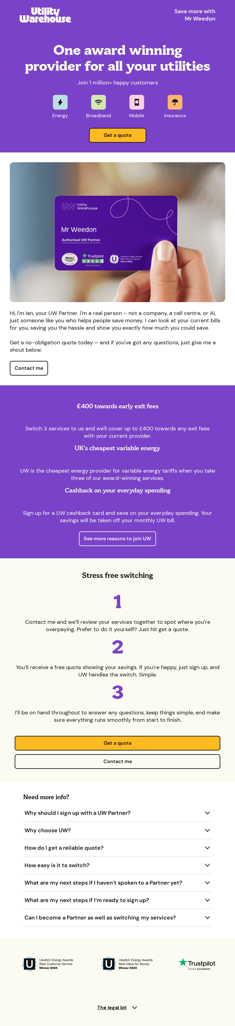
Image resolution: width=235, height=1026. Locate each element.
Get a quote (118, 135)
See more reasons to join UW (117, 538)
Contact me (29, 368)
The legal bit (112, 1007)
